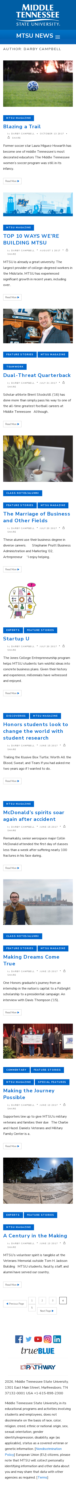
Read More (11, 181)
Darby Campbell (23, 133)
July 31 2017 (48, 383)
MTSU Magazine (18, 118)
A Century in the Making (35, 1235)
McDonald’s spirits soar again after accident (34, 816)
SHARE (16, 137)
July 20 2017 (48, 528)
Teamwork (14, 366)
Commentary (16, 1069)
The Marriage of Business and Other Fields (36, 517)
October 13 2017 (52, 133)
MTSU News (34, 36)
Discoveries (16, 715)
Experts (13, 630)
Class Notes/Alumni (22, 493)
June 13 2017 (49, 1105)
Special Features (52, 1082)
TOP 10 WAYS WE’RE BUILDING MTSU (31, 239)
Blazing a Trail (22, 126)
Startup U (16, 638)
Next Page (46, 1311)
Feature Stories (20, 354)
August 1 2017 (50, 250)
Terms (42, 1477)
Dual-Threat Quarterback (37, 375)
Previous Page (16, 1303)
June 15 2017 (49, 745)
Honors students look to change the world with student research (35, 731)
